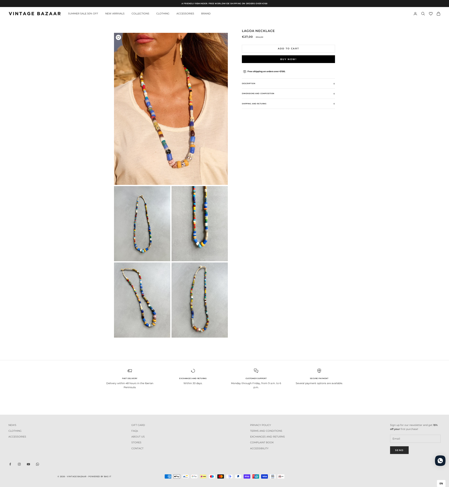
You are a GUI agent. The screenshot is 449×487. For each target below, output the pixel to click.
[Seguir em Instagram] (19, 464)
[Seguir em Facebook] (10, 464)
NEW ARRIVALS (115, 13)
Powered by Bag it (99, 476)
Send (399, 450)
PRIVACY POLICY (260, 425)
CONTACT (137, 448)
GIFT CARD (138, 425)
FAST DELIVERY (130, 378)
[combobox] (441, 483)
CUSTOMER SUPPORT (256, 378)
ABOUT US (138, 436)
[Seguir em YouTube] (28, 464)
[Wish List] (431, 14)
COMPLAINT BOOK (262, 442)
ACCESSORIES (185, 13)
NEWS (12, 425)
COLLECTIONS (140, 13)
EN (441, 483)
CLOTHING (162, 13)
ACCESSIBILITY (259, 448)
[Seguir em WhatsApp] (37, 464)
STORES (136, 442)
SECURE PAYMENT (319, 378)
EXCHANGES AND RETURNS (192, 378)
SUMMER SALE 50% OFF (83, 13)
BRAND (206, 13)
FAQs (134, 430)
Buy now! (288, 59)
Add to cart (288, 48)
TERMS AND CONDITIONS (266, 430)
